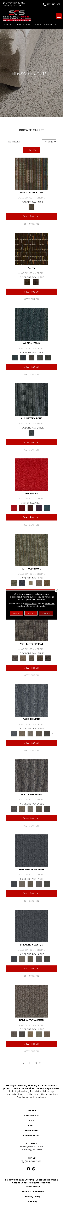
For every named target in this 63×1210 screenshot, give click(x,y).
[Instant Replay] (38, 884)
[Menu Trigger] (59, 16)
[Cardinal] (31, 474)
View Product (31, 216)
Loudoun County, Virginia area (42, 1088)
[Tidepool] (31, 324)
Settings (46, 613)
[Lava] (30, 733)
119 (35, 1063)
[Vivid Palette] (47, 583)
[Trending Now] (22, 884)
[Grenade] (22, 733)
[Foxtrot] (31, 399)
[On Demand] (47, 884)
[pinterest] (34, 1169)
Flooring (16, 24)
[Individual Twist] (31, 658)
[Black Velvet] (35, 282)
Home (6, 24)
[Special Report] (30, 884)
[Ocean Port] (23, 357)
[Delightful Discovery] (31, 550)
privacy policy (30, 603)
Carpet (29, 24)
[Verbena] (38, 508)
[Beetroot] (30, 508)
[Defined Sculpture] (23, 658)
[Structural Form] (48, 658)
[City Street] (48, 357)
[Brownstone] (31, 357)
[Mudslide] (31, 174)
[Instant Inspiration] (47, 1034)
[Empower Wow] (38, 1034)
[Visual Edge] (31, 625)
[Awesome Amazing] (38, 583)
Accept (16, 613)
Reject (31, 613)
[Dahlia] (22, 508)
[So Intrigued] (31, 1001)
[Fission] (38, 733)
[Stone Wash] (47, 508)
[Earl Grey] (39, 357)
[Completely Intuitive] (30, 1034)
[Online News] (31, 850)
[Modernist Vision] (30, 583)
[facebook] (28, 1169)
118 (30, 1063)
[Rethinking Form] (39, 658)
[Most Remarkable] (22, 583)
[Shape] (31, 700)
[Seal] (47, 733)
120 (40, 1063)
